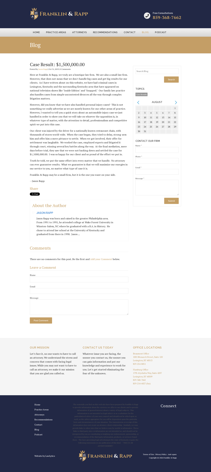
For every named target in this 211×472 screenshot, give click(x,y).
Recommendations (105, 32)
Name (33, 275)
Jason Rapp (42, 69)
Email (32, 286)
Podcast (161, 32)
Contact (130, 32)
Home (36, 32)
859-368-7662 (167, 17)
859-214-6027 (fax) (142, 383)
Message (34, 297)
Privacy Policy (161, 454)
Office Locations (147, 347)
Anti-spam (172, 454)
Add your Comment (101, 259)
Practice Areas (56, 32)
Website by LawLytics (44, 455)
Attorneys (79, 32)
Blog (145, 32)
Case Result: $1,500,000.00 (57, 64)
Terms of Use (148, 454)
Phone (138, 156)
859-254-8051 (139, 363)
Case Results (141, 94)
